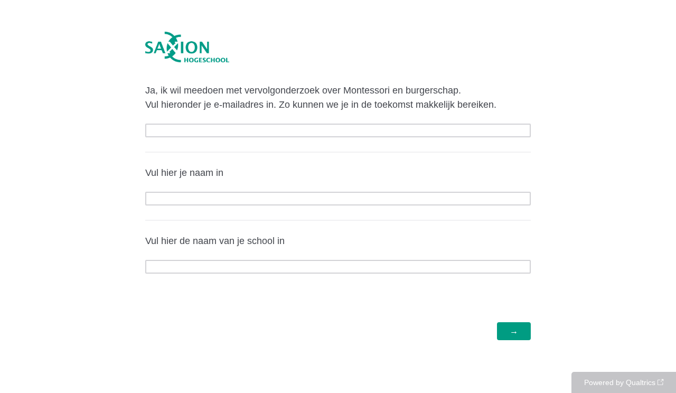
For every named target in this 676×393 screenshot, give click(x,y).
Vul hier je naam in (184, 172)
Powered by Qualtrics (619, 382)
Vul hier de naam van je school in (215, 241)
